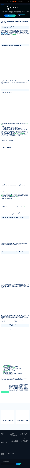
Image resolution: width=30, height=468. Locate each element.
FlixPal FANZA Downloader (4, 436)
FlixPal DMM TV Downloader (14, 441)
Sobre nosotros (3, 449)
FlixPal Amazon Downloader (3, 435)
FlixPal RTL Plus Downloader (14, 440)
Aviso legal (2, 454)
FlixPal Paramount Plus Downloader (23, 439)
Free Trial (5, 392)
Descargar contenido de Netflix (5, 33)
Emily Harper (7, 422)
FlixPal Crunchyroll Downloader (24, 434)
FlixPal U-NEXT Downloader (14, 436)
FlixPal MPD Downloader (4, 442)
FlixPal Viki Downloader (23, 441)
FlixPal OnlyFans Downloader (3, 438)
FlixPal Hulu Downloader (23, 433)
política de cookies (10, 449)
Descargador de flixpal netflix (14, 329)
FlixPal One (2, 433)
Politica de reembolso (11, 453)
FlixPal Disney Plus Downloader (12, 434)
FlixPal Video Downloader (13, 435)
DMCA (2, 455)
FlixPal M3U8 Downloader (4, 441)
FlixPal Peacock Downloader (24, 440)
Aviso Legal (2, 453)
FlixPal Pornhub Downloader (24, 435)
